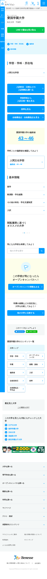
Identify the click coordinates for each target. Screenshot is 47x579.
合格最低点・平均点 (15, 389)
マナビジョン (7, 4)
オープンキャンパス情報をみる (25, 287)
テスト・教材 (7, 516)
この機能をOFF (24, 407)
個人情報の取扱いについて (33, 534)
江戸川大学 (12, 425)
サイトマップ (28, 540)
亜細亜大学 (12, 436)
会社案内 (37, 563)
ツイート (21, 331)
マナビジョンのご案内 (9, 534)
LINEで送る (32, 331)
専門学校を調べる (9, 475)
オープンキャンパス (34, 356)
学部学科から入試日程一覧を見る (26, 99)
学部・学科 (14, 356)
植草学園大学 (13, 429)
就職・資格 (33, 364)
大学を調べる (7, 466)
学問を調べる (7, 500)
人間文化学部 (17, 162)
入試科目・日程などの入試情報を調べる (26, 88)
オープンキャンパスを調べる (13, 483)
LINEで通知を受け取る (26, 30)
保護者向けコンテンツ (10, 524)
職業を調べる (7, 491)
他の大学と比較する (26, 313)
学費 (11, 364)
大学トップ (14, 348)
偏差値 (31, 44)
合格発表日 (14, 381)
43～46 (26, 138)
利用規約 (5, 540)
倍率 (31, 381)
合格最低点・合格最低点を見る (25, 117)
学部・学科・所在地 (16, 44)
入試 (31, 373)
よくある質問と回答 (8, 545)
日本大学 (11, 432)
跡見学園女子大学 (15, 439)
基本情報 (13, 49)
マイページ (6, 508)
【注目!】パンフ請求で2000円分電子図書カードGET (22, 8)
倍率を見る (26, 109)
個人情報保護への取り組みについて (18, 563)
